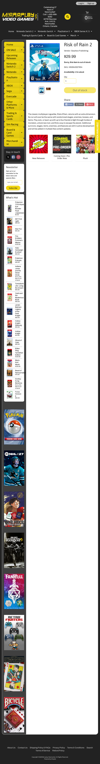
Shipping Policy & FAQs (40, 748)
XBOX (15, 86)
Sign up (90, 3)
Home (11, 31)
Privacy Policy (59, 748)
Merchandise (15, 143)
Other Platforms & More (15, 104)
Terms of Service (43, 751)
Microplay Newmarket (48, 757)
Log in (81, 3)
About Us (11, 748)
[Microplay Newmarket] (20, 17)
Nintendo (15, 73)
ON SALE (15, 50)
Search (90, 748)
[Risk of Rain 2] (42, 90)
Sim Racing (12, 124)
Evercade (11, 96)
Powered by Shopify (50, 759)
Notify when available (97, 136)
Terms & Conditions (75, 748)
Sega (15, 92)
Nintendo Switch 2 (26, 31)
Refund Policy (58, 751)
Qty (65, 77)
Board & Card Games (58, 36)
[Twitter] (8, 157)
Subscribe (13, 188)
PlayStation (15, 79)
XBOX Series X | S (83, 31)
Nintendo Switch (47, 31)
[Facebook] (13, 157)
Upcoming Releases (11, 57)
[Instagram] (18, 157)
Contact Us (22, 748)
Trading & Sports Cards (34, 36)
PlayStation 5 (65, 31)
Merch (74, 36)
